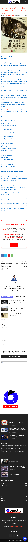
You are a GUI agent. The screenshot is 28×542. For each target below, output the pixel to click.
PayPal (5, 230)
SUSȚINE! (14, 244)
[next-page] (4, 320)
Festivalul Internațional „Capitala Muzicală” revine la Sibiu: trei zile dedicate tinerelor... (16, 422)
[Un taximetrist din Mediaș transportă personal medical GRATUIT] (4, 474)
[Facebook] (2, 255)
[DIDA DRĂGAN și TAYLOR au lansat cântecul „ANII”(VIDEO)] (4, 437)
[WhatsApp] (12, 255)
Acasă (2, 5)
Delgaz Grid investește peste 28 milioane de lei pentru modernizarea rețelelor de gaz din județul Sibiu (7, 266)
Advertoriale (9, 5)
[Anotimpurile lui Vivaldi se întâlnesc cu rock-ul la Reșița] (4, 315)
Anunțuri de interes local (19, 5)
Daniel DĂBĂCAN (10, 15)
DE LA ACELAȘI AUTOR (19, 296)
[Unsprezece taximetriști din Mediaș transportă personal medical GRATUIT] (4, 468)
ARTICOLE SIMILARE (7, 296)
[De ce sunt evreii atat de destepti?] (4, 461)
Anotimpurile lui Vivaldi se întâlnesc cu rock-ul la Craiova (20, 265)
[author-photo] (14, 281)
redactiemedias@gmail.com (17, 526)
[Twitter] (5, 255)
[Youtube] (18, 290)
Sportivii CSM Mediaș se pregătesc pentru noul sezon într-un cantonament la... (17, 430)
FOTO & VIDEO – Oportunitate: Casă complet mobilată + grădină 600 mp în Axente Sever (17, 309)
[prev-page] (2, 320)
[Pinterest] (9, 255)
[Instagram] (12, 290)
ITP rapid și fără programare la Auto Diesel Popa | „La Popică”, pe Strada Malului (17, 302)
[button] (2, 2)
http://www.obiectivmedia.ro (14, 284)
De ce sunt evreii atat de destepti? (16, 460)
